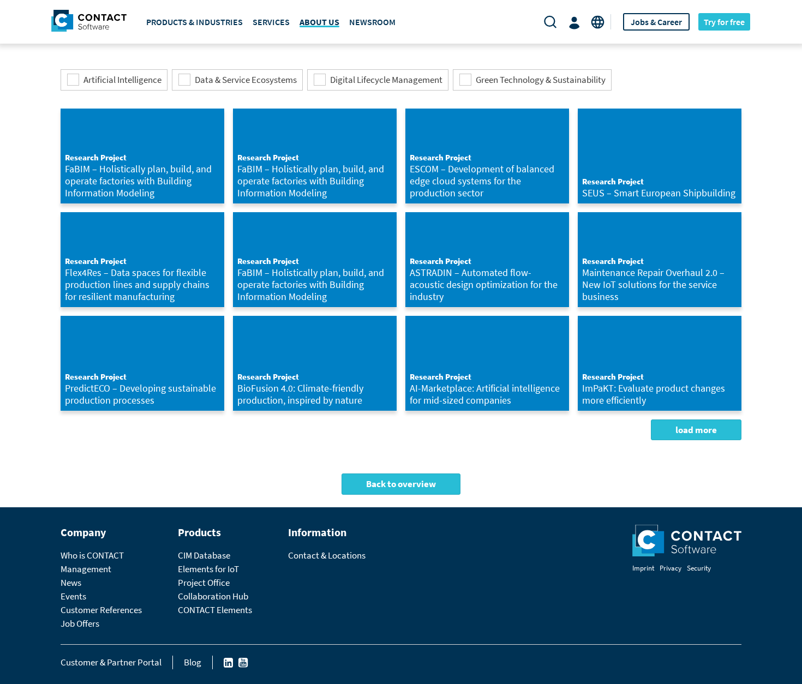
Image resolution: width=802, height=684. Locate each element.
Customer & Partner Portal (111, 662)
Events (73, 596)
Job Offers (80, 623)
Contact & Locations (327, 555)
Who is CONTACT (92, 555)
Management (86, 569)
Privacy (670, 568)
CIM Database (204, 555)
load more (696, 430)
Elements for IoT (208, 569)
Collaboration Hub (213, 596)
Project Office (204, 583)
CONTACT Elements (215, 610)
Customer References (101, 610)
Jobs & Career (656, 21)
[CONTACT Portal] (576, 21)
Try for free (724, 21)
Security (699, 568)
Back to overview (401, 484)
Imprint (643, 568)
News (71, 583)
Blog (192, 662)
